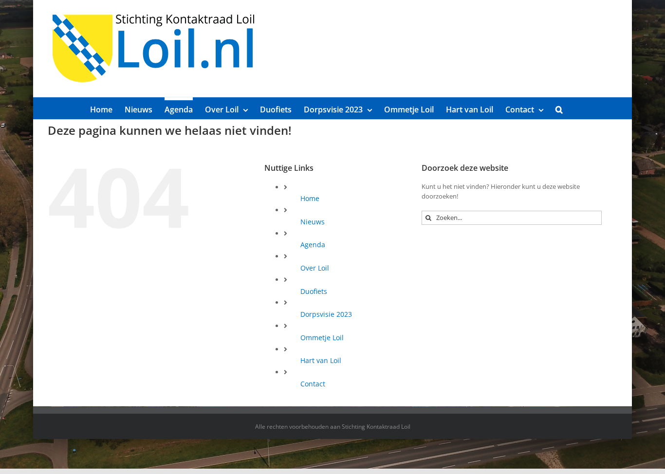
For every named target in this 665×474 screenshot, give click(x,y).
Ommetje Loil (322, 337)
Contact (312, 383)
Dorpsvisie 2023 (326, 314)
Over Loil (314, 268)
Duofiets (313, 291)
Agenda (312, 244)
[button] (559, 108)
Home (309, 198)
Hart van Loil (320, 360)
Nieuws (312, 221)
